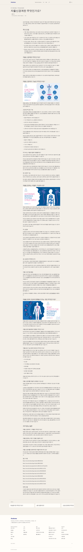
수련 (43, 2)
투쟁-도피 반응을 (32, 111)
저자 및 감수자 (64, 530)
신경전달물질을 (52, 293)
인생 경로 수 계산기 (52, 530)
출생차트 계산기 (52, 532)
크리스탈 (12, 536)
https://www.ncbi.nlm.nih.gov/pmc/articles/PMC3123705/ (34, 468)
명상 (24, 530)
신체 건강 (38, 530)
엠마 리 (13, 14)
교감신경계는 (26, 111)
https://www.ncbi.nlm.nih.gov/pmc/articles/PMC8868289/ (34, 470)
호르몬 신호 (36, 333)
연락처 (62, 532)
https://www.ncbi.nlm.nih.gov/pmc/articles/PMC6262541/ (34, 481)
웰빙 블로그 (15, 7)
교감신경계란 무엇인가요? (70, 505)
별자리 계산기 (51, 534)
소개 (62, 528)
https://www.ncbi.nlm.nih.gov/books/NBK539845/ (33, 463)
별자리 (12, 532)
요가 (24, 528)
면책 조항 (63, 538)
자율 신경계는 (26, 103)
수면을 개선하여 (50, 396)
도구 (49, 2)
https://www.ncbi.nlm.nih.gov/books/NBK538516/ (33, 460)
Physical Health (21, 7)
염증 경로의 (42, 333)
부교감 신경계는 (26, 135)
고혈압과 (42, 331)
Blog (12, 538)
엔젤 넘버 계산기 (52, 528)
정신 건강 (38, 528)
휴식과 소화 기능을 (34, 135)
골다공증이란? (40, 505)
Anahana (13, 2)
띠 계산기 (50, 536)
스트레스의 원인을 (27, 387)
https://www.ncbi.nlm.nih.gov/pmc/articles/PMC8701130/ (34, 473)
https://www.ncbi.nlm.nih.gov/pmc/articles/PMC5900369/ (34, 478)
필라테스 (25, 534)
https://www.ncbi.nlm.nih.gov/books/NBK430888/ (33, 476)
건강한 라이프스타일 (40, 532)
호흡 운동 (25, 532)
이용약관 (63, 536)
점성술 (12, 530)
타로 (11, 534)
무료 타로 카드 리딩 (52, 538)
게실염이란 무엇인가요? (16, 505)
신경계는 (38, 62)
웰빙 (46, 2)
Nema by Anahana (38, 2)
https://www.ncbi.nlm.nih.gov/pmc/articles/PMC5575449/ (34, 483)
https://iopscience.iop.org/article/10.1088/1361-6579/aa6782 (35, 465)
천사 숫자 (12, 528)
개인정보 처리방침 (64, 534)
